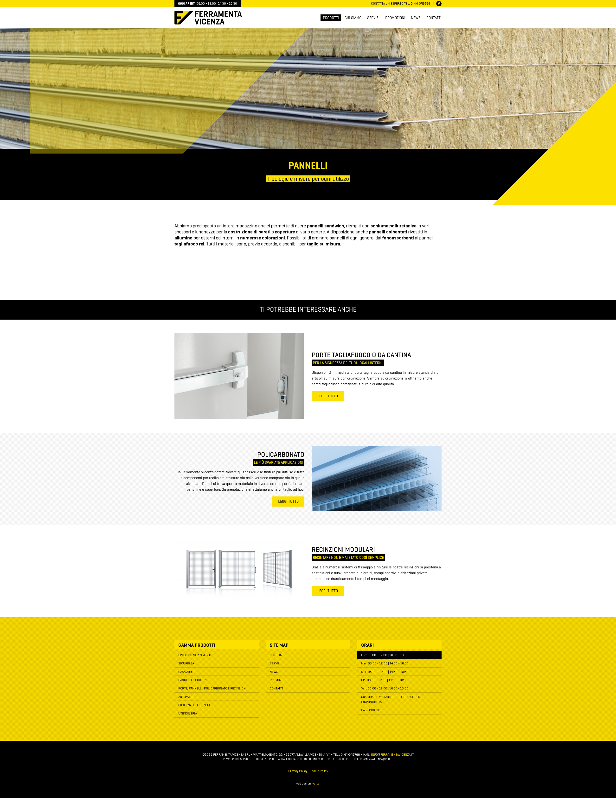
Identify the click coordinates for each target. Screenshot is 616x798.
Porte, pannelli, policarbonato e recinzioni (212, 688)
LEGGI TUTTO (327, 396)
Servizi (373, 18)
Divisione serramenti (194, 655)
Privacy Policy (297, 771)
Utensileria (187, 713)
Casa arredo (187, 672)
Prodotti (331, 18)
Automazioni (188, 697)
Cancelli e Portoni (193, 680)
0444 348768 (420, 3)
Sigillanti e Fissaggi (194, 705)
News (416, 18)
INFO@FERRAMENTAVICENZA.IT (392, 754)
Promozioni (395, 18)
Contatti (434, 18)
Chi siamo (353, 18)
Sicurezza (186, 663)
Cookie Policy (319, 771)
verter (316, 783)
